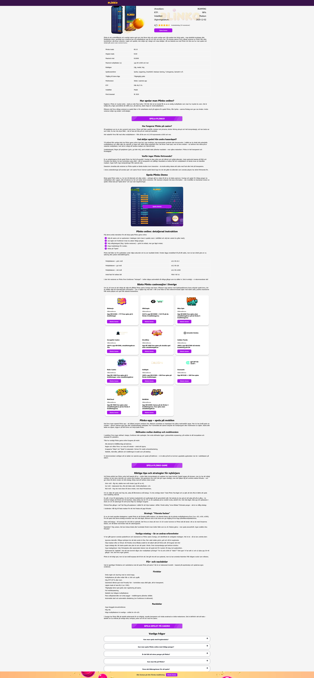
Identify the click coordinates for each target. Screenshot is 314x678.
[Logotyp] (113, 2)
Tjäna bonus (163, 30)
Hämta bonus (114, 321)
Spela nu (207, 2)
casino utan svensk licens (118, 43)
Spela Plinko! (157, 118)
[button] (311, 668)
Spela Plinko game (157, 465)
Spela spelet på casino (157, 626)
